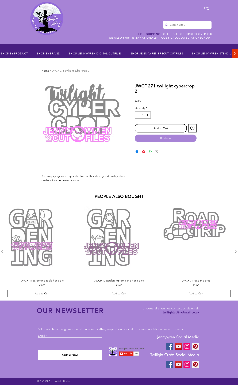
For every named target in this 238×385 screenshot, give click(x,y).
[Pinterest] (195, 346)
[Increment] (147, 115)
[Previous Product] (2, 252)
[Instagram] (186, 346)
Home (45, 70)
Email (41, 335)
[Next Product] (236, 252)
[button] (206, 7)
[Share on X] (157, 152)
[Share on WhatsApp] (150, 152)
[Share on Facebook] (137, 152)
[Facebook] (169, 346)
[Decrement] (137, 115)
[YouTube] (178, 346)
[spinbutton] (142, 115)
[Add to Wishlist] (192, 128)
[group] (119, 252)
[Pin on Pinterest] (143, 152)
